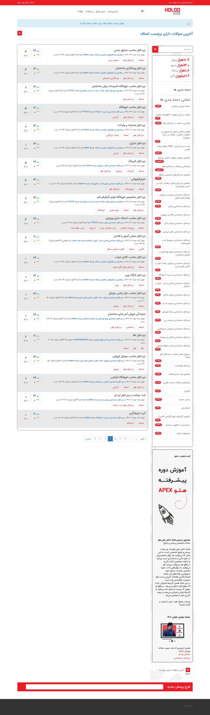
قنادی (141, 249)
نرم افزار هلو (128, 60)
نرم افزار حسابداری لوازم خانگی (176, 295)
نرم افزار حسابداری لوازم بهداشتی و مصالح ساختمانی (103, 318)
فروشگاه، (101, 210)
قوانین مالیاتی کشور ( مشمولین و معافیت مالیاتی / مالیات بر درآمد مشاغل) (175, 134)
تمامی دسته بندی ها (175, 100)
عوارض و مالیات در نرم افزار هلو (176, 123)
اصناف (141, 60)
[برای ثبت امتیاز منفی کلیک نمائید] (38, 55)
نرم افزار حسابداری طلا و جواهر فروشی (108, 339)
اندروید (92, 228)
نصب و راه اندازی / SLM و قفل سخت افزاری (173, 148)
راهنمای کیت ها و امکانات (179, 374)
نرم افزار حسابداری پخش (113, 222)
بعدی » (87, 438)
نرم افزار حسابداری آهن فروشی (176, 231)
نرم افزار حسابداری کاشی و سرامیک (174, 337)
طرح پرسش (113, 11)
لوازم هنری (114, 210)
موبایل (116, 306)
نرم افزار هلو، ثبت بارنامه (123, 405)
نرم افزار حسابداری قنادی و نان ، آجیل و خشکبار (104, 240)
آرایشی (116, 117)
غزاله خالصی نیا (75, 240)
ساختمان (130, 327)
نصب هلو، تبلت (77, 228)
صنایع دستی (113, 60)
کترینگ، (130, 171)
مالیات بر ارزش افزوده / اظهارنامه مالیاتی (173, 114)
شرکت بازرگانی (112, 135)
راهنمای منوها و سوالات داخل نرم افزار (174, 158)
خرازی (116, 153)
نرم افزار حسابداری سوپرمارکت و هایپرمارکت (106, 183)
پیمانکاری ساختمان (111, 78)
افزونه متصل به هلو (115, 249)
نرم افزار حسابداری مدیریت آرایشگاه (108, 111)
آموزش (187, 391)
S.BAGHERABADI (81, 339)
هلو (134, 348)
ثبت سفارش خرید (108, 228)
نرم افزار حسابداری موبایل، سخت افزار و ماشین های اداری (101, 297)
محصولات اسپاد (183, 433)
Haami (86, 54)
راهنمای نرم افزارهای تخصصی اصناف (108, 54)
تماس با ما (188, 705)
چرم (117, 285)
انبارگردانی (185, 408)
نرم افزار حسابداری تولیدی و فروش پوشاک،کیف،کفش (174, 196)
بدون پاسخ (100, 11)
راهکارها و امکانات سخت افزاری (176, 382)
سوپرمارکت (129, 189)
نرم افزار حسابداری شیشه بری (177, 320)
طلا (142, 348)
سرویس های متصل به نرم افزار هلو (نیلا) (175, 356)
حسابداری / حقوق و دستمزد (177, 425)
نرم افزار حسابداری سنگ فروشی (176, 311)
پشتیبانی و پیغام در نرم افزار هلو (176, 166)
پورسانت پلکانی (127, 228)
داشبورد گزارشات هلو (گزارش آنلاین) (174, 416)
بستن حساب (184, 399)
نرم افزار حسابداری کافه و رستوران (110, 165)
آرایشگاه (130, 423)
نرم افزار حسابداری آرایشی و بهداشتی (109, 381)
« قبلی (143, 438)
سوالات (80, 11)
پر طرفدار (89, 11)
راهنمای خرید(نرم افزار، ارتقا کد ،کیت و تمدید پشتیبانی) (101, 90)
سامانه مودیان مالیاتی (181, 106)
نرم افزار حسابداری (182, 658)
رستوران (118, 171)
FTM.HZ (70, 90)
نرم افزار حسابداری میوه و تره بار (111, 399)
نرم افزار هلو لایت (182, 365)
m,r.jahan (90, 399)
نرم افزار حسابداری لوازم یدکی (177, 223)
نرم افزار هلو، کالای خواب (123, 267)
